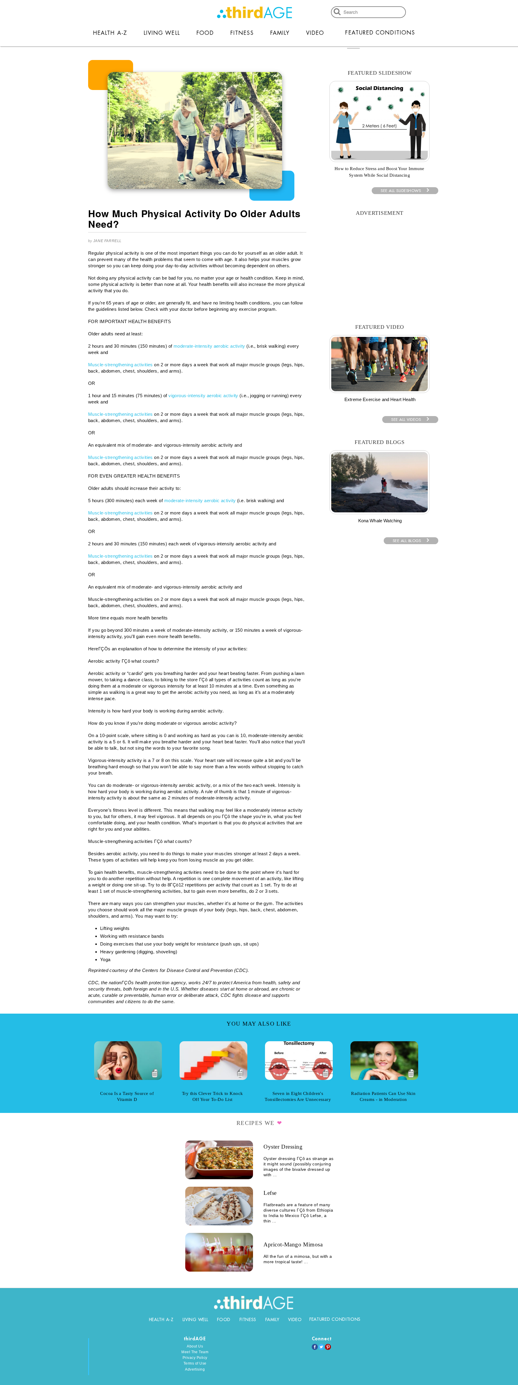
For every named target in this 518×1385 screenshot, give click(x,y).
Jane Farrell (107, 241)
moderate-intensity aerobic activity (209, 346)
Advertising (195, 1369)
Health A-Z (110, 33)
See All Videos (406, 419)
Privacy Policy (195, 1358)
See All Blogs (407, 541)
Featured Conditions (380, 32)
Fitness (242, 33)
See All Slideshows (401, 191)
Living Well (162, 33)
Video (315, 33)
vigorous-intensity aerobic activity (203, 395)
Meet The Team (194, 1352)
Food (205, 33)
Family (280, 33)
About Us (195, 1346)
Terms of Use (195, 1363)
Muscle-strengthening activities (120, 364)
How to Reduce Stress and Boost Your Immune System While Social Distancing (379, 172)
